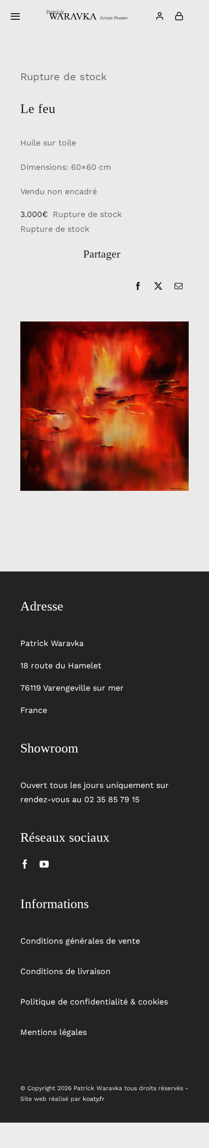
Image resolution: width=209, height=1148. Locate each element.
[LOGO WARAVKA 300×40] (88, 13)
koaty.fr (93, 1098)
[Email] (178, 286)
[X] (158, 286)
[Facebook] (138, 286)
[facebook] (24, 864)
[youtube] (44, 864)
